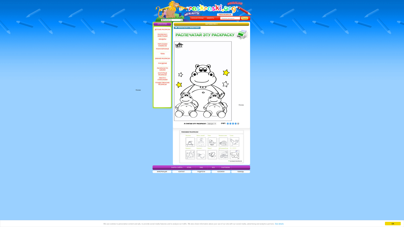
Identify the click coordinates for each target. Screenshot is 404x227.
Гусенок (231, 135)
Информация (162, 171)
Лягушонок (188, 135)
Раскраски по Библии (162, 69)
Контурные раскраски (162, 74)
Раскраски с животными (162, 35)
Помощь (240, 171)
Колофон (220, 171)
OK (393, 223)
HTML (189, 167)
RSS (213, 167)
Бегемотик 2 (199, 148)
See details (279, 223)
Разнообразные (162, 49)
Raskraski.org (167, 20)
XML (201, 167)
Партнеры (225, 167)
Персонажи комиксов (162, 45)
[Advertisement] (144, 57)
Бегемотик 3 (188, 148)
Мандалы (162, 39)
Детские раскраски (162, 29)
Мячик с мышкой (200, 135)
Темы (162, 54)
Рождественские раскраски (162, 83)
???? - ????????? (233, 148)
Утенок (209, 135)
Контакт (181, 171)
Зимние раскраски (162, 58)
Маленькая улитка (223, 135)
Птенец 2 (210, 148)
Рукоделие (162, 63)
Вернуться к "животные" (188, 27)
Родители (201, 171)
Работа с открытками (162, 79)
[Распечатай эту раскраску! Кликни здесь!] (211, 41)
